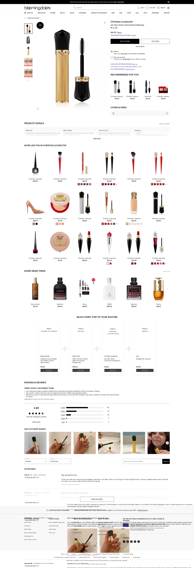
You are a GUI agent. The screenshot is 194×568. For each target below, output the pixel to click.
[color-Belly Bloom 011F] (161, 263)
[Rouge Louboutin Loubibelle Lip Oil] (109, 242)
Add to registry (140, 46)
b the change (77, 526)
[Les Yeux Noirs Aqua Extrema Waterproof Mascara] (117, 87)
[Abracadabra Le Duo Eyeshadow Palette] (163, 87)
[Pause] (168, 2)
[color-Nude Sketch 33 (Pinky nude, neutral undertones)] (90, 184)
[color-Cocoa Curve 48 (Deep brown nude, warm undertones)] (82, 184)
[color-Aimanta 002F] (158, 263)
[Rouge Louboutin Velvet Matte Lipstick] (134, 242)
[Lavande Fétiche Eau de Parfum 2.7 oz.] (35, 163)
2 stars (63, 418)
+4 (165, 184)
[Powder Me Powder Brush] (134, 163)
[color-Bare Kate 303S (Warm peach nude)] (152, 184)
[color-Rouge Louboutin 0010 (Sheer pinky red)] (111, 263)
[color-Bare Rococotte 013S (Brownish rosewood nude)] (163, 184)
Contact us (27, 526)
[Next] (167, 86)
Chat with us (27, 522)
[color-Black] (37, 224)
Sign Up (134, 64)
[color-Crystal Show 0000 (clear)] (108, 263)
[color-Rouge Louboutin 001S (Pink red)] (155, 184)
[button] (66, 66)
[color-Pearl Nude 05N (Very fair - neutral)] (130, 224)
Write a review (36, 422)
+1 (165, 263)
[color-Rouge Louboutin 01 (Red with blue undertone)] (87, 184)
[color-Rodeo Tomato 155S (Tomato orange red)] (161, 184)
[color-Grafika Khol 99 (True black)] (84, 184)
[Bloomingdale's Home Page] (37, 8)
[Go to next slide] (166, 2)
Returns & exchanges (30, 532)
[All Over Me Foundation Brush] (60, 163)
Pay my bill (52, 532)
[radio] (78, 184)
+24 (141, 224)
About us (76, 522)
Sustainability (77, 532)
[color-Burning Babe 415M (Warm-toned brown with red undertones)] (135, 263)
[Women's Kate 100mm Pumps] (35, 202)
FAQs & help (27, 529)
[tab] (28, 29)
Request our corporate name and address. (115, 560)
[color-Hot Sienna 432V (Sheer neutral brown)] (114, 224)
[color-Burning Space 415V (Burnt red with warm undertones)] (103, 224)
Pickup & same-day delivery (106, 531)
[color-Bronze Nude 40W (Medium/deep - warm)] (127, 224)
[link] (117, 98)
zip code (124, 53)
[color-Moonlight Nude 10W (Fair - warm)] (138, 224)
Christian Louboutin (122, 21)
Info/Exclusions (130, 69)
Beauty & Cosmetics (33, 18)
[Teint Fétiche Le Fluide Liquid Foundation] (134, 202)
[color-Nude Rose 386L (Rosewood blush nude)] (114, 184)
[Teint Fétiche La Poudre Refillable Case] (60, 242)
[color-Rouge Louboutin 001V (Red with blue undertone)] (106, 224)
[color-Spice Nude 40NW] (63, 224)
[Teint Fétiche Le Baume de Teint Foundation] (60, 202)
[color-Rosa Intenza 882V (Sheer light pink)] (111, 224)
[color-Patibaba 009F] (152, 263)
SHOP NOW (120, 2)
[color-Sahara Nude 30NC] (57, 224)
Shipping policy (28, 536)
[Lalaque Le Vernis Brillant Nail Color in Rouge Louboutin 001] (35, 242)
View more (97, 138)
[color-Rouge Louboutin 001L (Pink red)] (103, 184)
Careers (76, 529)
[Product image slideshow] (71, 66)
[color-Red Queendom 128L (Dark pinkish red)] (106, 184)
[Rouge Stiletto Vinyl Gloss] (109, 202)
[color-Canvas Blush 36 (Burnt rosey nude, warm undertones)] (79, 184)
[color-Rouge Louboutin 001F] (155, 263)
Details (119, 32)
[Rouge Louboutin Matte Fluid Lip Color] (159, 242)
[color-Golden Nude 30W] (60, 224)
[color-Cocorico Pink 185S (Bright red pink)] (158, 184)
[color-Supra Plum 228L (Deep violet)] (111, 184)
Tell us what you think (30, 539)
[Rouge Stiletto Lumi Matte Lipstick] (109, 163)
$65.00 (113, 32)
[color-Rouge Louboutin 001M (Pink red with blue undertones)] (132, 263)
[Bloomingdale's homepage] (25, 18)
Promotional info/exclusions (138, 529)
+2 (116, 184)
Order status (52, 529)
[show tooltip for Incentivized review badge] (37, 477)
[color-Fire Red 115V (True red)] (108, 224)
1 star (63, 422)
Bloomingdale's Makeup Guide (152, 135)
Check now (150, 529)
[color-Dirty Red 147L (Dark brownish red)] (108, 184)
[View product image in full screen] (38, 109)
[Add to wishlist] (105, 22)
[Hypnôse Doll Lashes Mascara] (147, 87)
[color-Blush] (34, 224)
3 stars (63, 415)
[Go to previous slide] (25, 2)
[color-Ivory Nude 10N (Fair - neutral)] (136, 224)
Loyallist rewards (54, 526)
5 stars (63, 407)
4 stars (63, 411)
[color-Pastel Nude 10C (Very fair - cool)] (133, 224)
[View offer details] (140, 113)
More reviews (97, 499)
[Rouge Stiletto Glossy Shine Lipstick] (159, 163)
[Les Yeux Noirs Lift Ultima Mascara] (132, 87)
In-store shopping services (105, 527)
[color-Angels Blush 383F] (163, 263)
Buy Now (155, 41)
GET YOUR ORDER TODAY (77, 2)
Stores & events (102, 534)
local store (126, 59)
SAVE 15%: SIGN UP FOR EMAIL (59, 510)
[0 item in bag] (168, 8)
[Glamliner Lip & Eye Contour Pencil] (85, 163)
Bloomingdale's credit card (56, 522)
